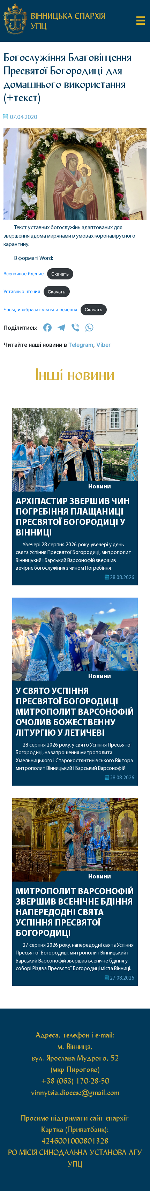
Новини (99, 877)
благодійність (75, 205)
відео (75, 185)
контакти (75, 245)
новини (75, 93)
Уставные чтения (21, 291)
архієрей (75, 113)
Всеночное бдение (23, 274)
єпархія (75, 133)
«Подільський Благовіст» (75, 158)
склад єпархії (75, 225)
